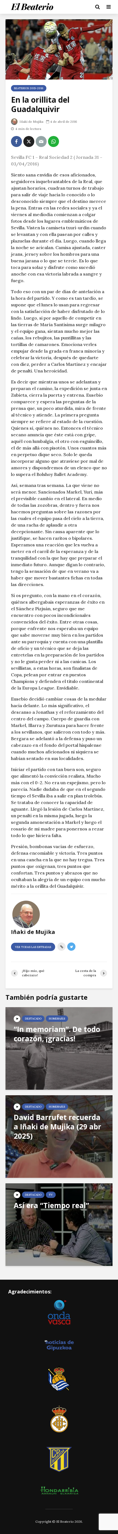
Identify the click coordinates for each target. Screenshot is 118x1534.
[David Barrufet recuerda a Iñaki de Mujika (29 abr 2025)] (59, 1136)
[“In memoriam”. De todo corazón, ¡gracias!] (59, 1048)
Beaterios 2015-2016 (28, 88)
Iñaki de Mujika (31, 121)
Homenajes (57, 1018)
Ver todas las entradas (33, 947)
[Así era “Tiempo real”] (59, 1224)
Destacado (33, 1018)
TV (51, 1195)
